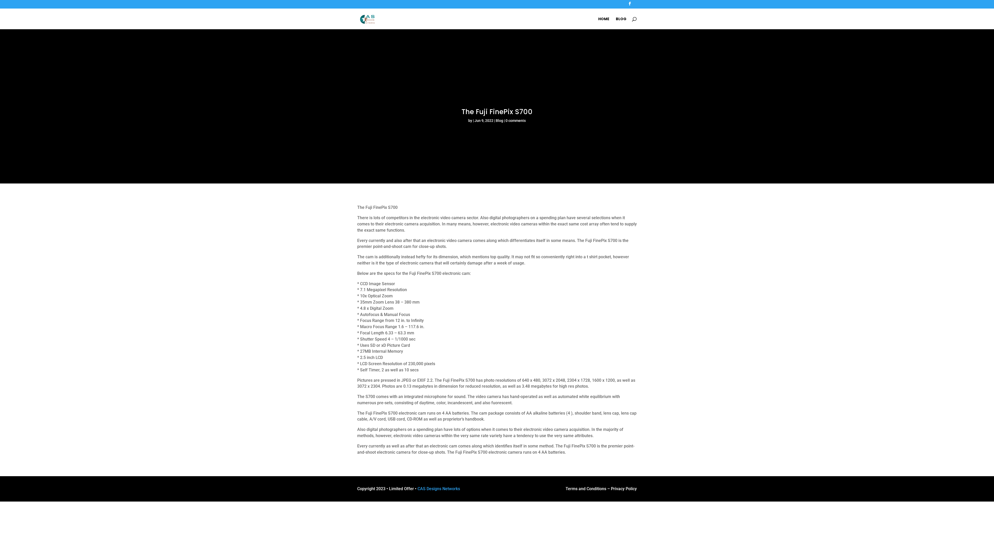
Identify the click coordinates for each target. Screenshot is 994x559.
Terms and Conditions (586, 488)
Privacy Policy (624, 488)
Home (603, 19)
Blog (621, 19)
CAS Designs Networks (439, 488)
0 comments (516, 121)
